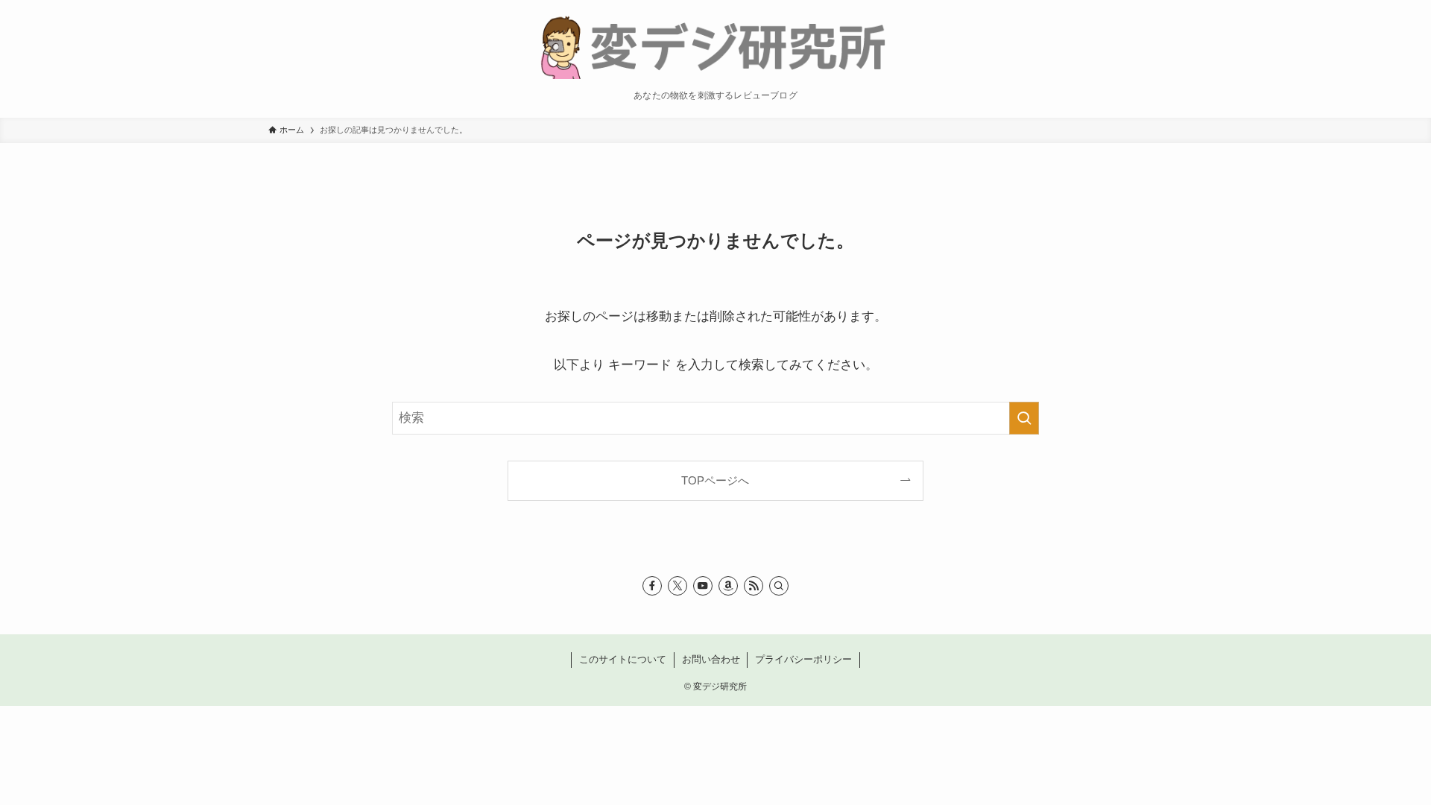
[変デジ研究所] (715, 45)
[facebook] (652, 586)
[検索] (779, 586)
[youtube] (703, 586)
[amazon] (728, 586)
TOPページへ (715, 480)
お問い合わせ (711, 659)
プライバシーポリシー (803, 659)
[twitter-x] (677, 586)
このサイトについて (622, 659)
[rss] (753, 586)
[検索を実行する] (1024, 418)
